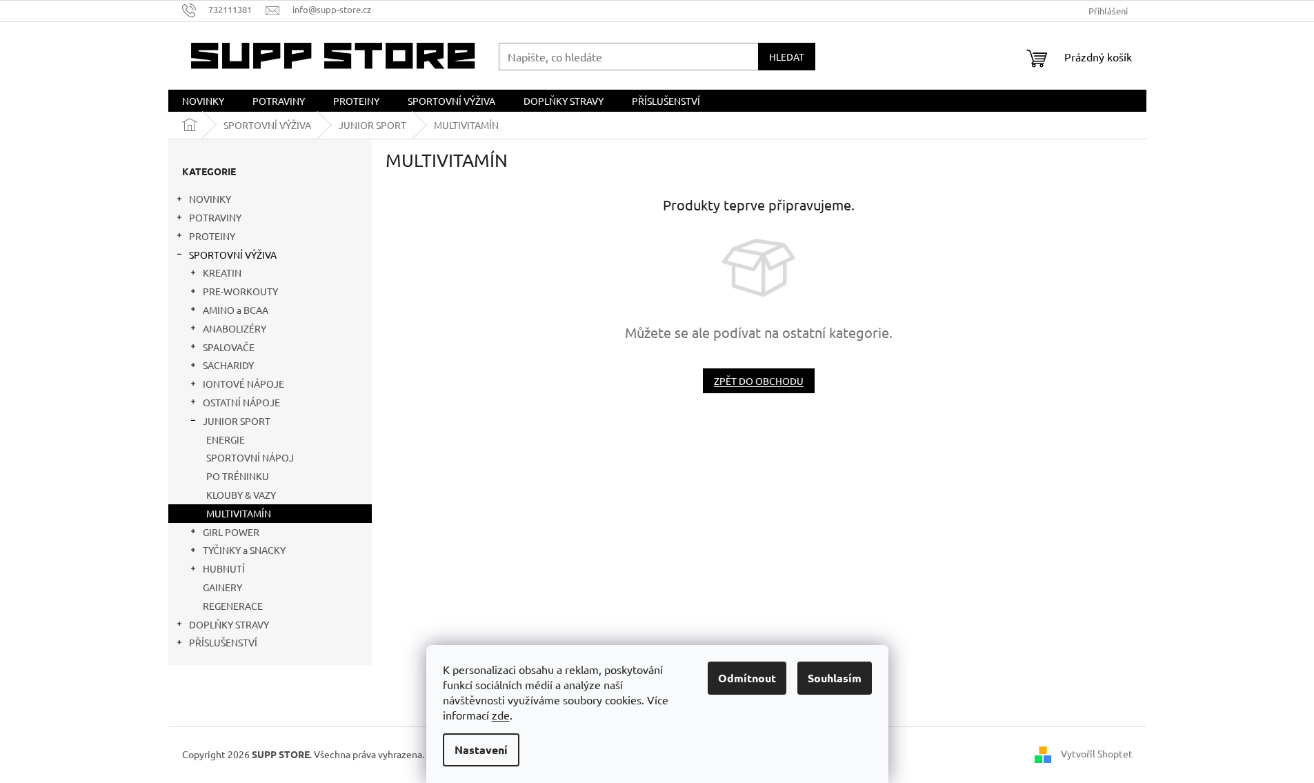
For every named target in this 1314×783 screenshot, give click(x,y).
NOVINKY (210, 198)
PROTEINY (212, 236)
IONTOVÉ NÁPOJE (243, 383)
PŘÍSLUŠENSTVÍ (223, 642)
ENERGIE (225, 439)
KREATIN (222, 272)
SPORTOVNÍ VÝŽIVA (233, 254)
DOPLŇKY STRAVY (229, 624)
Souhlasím (835, 678)
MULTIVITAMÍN (238, 513)
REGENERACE (233, 605)
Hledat (786, 56)
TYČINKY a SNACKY (244, 550)
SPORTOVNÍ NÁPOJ (250, 457)
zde (501, 715)
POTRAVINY (215, 217)
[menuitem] (203, 101)
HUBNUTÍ (224, 568)
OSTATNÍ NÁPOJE (241, 402)
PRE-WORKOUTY (240, 291)
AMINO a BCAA (235, 310)
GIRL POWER (231, 532)
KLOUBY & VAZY (241, 494)
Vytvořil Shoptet (1097, 753)
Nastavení (481, 749)
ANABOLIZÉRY (234, 328)
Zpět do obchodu (759, 381)
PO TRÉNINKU (237, 476)
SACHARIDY (228, 365)
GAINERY (222, 587)
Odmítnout (747, 678)
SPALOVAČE (229, 347)
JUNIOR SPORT (236, 421)
